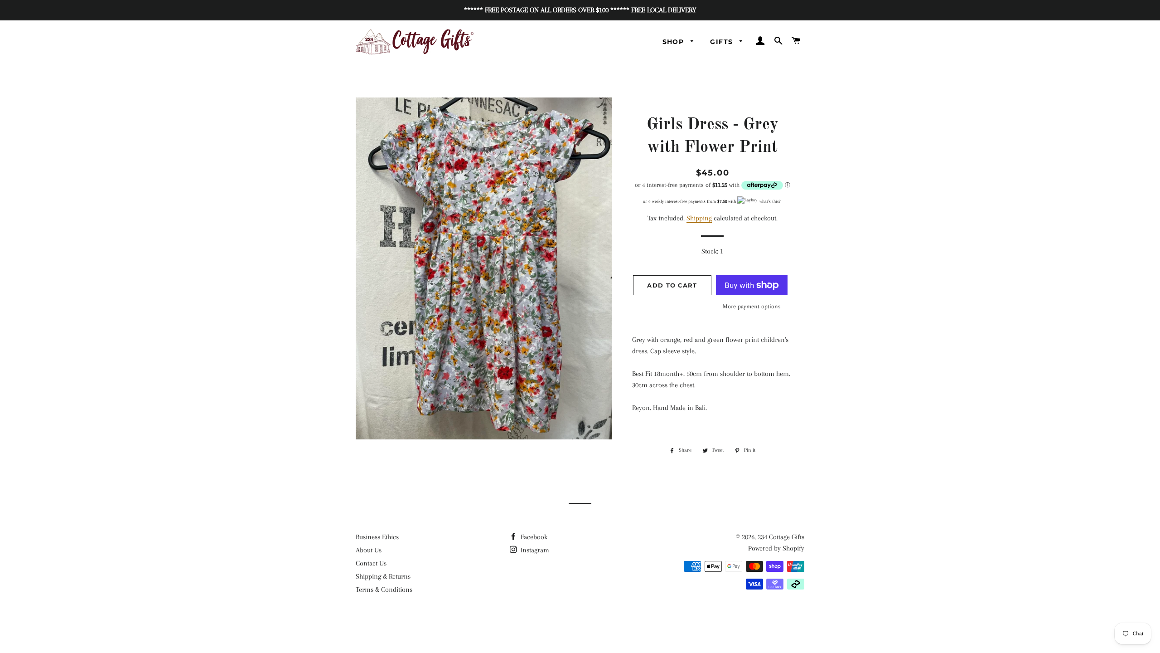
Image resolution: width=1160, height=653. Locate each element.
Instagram (534, 550)
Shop (674, 42)
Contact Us (371, 563)
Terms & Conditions (384, 589)
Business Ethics (377, 537)
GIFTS (722, 42)
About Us (369, 550)
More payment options (752, 306)
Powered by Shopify (776, 548)
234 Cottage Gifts (781, 537)
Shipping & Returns (383, 576)
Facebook (533, 537)
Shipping (699, 218)
